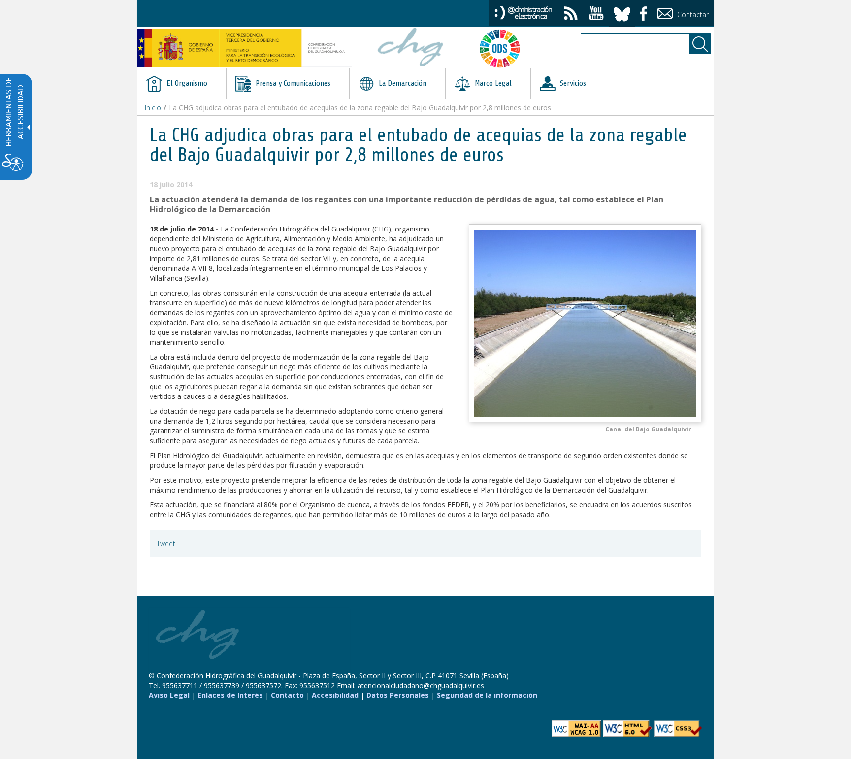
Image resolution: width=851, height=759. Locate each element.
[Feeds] (571, 14)
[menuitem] (181, 83)
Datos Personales (397, 695)
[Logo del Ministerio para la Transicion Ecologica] (244, 48)
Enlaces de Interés (230, 695)
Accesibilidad (335, 695)
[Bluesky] (622, 12)
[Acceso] (523, 12)
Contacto (287, 695)
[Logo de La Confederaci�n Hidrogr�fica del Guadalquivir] (411, 48)
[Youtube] (596, 14)
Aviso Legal (169, 695)
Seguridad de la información (487, 695)
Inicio (153, 107)
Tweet (166, 543)
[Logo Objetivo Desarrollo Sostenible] (504, 48)
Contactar (692, 14)
